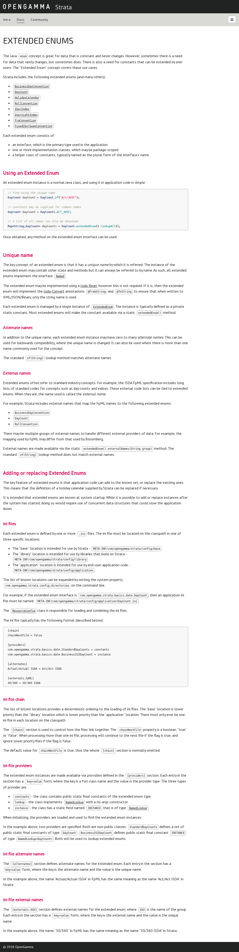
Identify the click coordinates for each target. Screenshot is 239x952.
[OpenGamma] (26, 6)
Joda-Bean (89, 285)
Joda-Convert (54, 291)
